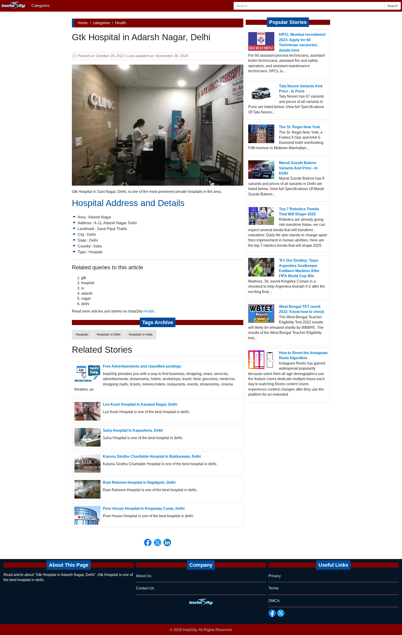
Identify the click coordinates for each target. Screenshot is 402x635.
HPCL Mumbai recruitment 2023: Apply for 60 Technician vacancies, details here (302, 42)
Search (392, 6)
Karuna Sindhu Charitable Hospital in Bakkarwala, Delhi (152, 456)
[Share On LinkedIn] (167, 542)
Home (83, 23)
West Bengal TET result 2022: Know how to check (301, 309)
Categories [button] (40, 6)
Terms (273, 588)
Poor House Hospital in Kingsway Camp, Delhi (143, 508)
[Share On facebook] (147, 542)
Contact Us (145, 588)
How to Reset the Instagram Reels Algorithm (303, 355)
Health (120, 23)
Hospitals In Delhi (109, 334)
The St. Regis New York (299, 127)
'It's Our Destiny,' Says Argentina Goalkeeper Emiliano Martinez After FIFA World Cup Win (299, 268)
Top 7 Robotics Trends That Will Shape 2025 (299, 211)
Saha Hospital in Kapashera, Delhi (133, 430)
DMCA (274, 601)
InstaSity (190, 630)
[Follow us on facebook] (272, 613)
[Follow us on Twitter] (280, 613)
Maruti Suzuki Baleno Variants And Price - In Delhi (298, 168)
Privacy (274, 576)
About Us (143, 576)
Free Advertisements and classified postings (142, 366)
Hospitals (82, 334)
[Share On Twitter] (157, 542)
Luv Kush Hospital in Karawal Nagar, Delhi (140, 404)
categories (101, 23)
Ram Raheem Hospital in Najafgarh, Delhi (139, 482)
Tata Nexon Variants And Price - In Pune (300, 88)
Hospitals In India (140, 334)
